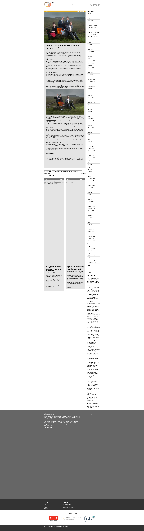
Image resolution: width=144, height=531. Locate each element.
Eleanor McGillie (47, 170)
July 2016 (90, 134)
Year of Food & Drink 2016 (93, 36)
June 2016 (90, 137)
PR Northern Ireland (80, 11)
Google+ (45, 507)
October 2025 (91, 42)
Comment (90, 18)
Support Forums (91, 255)
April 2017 (90, 114)
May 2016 (90, 139)
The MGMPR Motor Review (93, 32)
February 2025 (91, 51)
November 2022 (91, 60)
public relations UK (56, 171)
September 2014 (91, 185)
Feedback (90, 250)
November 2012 (91, 236)
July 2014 (90, 190)
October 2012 (91, 238)
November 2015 (91, 153)
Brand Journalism (91, 13)
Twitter (45, 504)
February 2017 (91, 118)
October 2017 (91, 104)
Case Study (90, 16)
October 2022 (91, 63)
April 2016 (90, 141)
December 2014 (91, 178)
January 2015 (91, 176)
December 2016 (91, 123)
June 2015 (90, 164)
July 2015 (90, 162)
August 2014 (90, 187)
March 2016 (90, 144)
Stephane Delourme (92, 27)
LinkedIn (46, 508)
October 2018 (91, 84)
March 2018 (90, 95)
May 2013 (90, 222)
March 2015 (90, 171)
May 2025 (90, 44)
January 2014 (91, 203)
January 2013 (91, 231)
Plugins (89, 253)
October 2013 (91, 210)
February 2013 (91, 229)
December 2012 (91, 233)
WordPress (90, 270)
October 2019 (91, 77)
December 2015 (91, 150)
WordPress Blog (91, 260)
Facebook (46, 506)
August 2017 (90, 109)
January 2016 (91, 148)
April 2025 (90, 47)
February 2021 (91, 67)
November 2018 (91, 81)
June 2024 (90, 54)
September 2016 (91, 130)
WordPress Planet (92, 262)
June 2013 (90, 220)
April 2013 (90, 224)
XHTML (89, 272)
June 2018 (90, 88)
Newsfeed (61, 179)
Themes (89, 257)
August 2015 (90, 160)
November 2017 (91, 102)
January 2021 (91, 70)
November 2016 (91, 125)
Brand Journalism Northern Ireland (65, 168)
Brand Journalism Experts (52, 168)
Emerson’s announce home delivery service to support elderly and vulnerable (75, 268)
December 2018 (91, 79)
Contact (87, 4)
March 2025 (90, 49)
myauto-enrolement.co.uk (62, 68)
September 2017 (91, 107)
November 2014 (91, 180)
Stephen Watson (64, 171)
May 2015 (90, 167)
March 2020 (90, 72)
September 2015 (91, 157)
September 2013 (91, 213)
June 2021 (90, 65)
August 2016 (90, 132)
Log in (89, 267)
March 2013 (90, 227)
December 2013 (91, 206)
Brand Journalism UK (78, 168)
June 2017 (90, 111)
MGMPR (53, 170)
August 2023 (90, 58)
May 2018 (90, 90)
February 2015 (91, 174)
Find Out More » (48, 427)
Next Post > (83, 173)
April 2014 (90, 197)
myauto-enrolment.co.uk (51, 120)
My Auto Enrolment (60, 170)
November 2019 (91, 74)
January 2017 (91, 120)
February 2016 (91, 146)
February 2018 (91, 97)
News (82, 4)
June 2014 (90, 192)
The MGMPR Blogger (92, 30)
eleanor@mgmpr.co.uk (64, 158)
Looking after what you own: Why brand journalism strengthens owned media (53, 269)
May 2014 (90, 194)
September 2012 (91, 240)
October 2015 (91, 155)
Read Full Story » (49, 289)
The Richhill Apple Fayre (93, 34)
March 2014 (90, 199)
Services (77, 4)
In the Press (82, 179)
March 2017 (90, 116)
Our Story (72, 4)
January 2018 (91, 100)
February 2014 (91, 201)
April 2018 (90, 93)
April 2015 (90, 169)
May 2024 (90, 56)
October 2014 (91, 183)
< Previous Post (47, 173)
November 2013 (91, 208)
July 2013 (90, 217)
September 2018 (91, 86)
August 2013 (90, 215)
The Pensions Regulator (73, 171)
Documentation (91, 248)
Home (66, 4)
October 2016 (91, 127)
